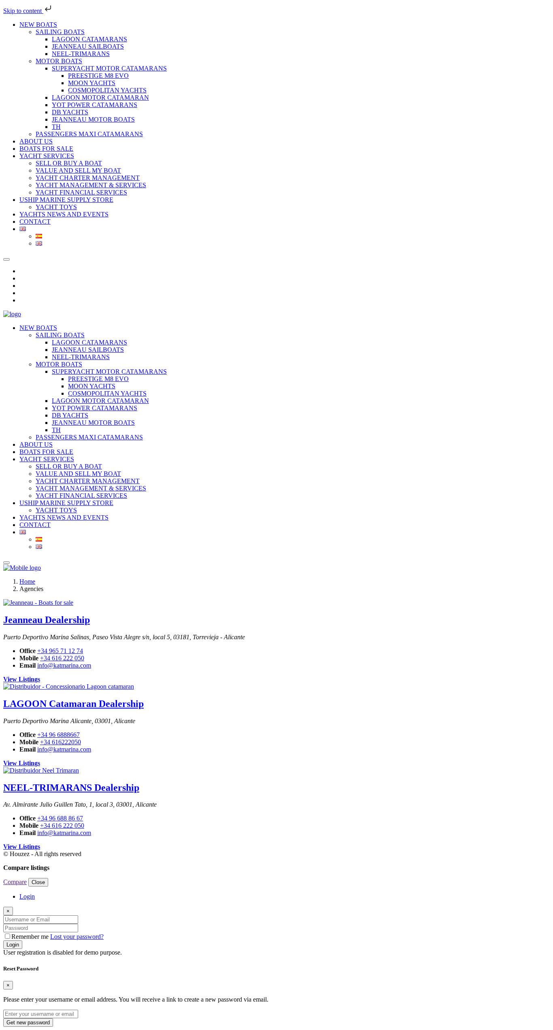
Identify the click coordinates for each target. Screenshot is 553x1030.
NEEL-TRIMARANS (81, 53)
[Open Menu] (6, 562)
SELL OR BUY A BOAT (69, 163)
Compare (15, 881)
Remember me (30, 936)
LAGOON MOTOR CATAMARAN (100, 97)
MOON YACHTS (91, 82)
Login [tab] (27, 896)
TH (56, 126)
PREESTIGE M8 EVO (98, 75)
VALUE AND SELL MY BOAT (78, 170)
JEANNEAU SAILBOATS (88, 46)
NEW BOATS (38, 24)
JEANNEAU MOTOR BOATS (93, 119)
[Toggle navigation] (6, 259)
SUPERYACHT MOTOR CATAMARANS (109, 68)
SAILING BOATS (60, 31)
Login (12, 945)
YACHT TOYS (56, 206)
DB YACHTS (70, 112)
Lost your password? (77, 936)
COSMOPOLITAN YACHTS (107, 90)
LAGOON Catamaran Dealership (73, 703)
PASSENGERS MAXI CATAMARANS (89, 134)
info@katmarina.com (64, 665)
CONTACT (35, 221)
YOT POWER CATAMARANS (94, 104)
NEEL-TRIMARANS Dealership (71, 787)
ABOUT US (36, 141)
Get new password (28, 1022)
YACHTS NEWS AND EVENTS (63, 214)
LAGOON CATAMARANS (89, 39)
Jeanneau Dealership (46, 620)
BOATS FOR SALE (46, 148)
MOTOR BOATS (59, 61)
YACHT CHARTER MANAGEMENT (88, 177)
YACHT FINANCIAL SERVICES (81, 192)
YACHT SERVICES (46, 155)
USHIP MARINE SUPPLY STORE (66, 199)
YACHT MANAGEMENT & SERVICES (91, 185)
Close (38, 882)
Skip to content (23, 10)
